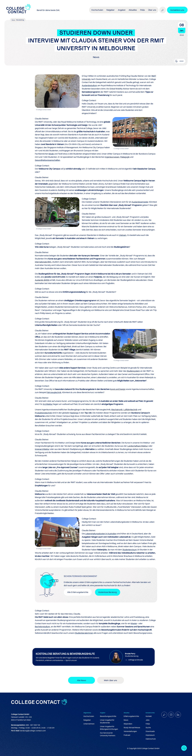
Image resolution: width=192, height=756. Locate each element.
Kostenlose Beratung (107, 592)
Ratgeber (87, 720)
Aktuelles (133, 10)
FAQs (142, 10)
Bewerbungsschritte (108, 716)
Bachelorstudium (42, 626)
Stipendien (128, 724)
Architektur (48, 404)
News (13, 20)
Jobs (147, 720)
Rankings (74, 412)
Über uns (152, 10)
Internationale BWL (43, 262)
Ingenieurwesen (112, 157)
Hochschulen (88, 716)
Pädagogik (125, 157)
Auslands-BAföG (42, 280)
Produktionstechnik (43, 412)
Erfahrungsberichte (131, 716)
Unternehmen (88, 724)
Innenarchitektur (42, 449)
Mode (51, 153)
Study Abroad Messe (132, 727)
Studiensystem (133, 371)
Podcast (127, 735)
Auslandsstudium (89, 85)
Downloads (150, 731)
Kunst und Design (117, 389)
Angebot (121, 10)
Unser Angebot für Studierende (107, 721)
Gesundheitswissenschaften (47, 160)
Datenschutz (151, 739)
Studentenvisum (129, 549)
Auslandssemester (140, 202)
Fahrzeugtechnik (54, 392)
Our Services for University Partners (107, 734)
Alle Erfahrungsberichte (77, 592)
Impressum (150, 735)
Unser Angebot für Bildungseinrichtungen (109, 727)
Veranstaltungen (130, 731)
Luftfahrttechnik (130, 409)
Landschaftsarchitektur (137, 446)
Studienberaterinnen (84, 633)
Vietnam (122, 235)
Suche (148, 727)
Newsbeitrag (20, 20)
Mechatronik (117, 409)
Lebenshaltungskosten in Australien (100, 533)
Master (134, 623)
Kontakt (149, 716)
